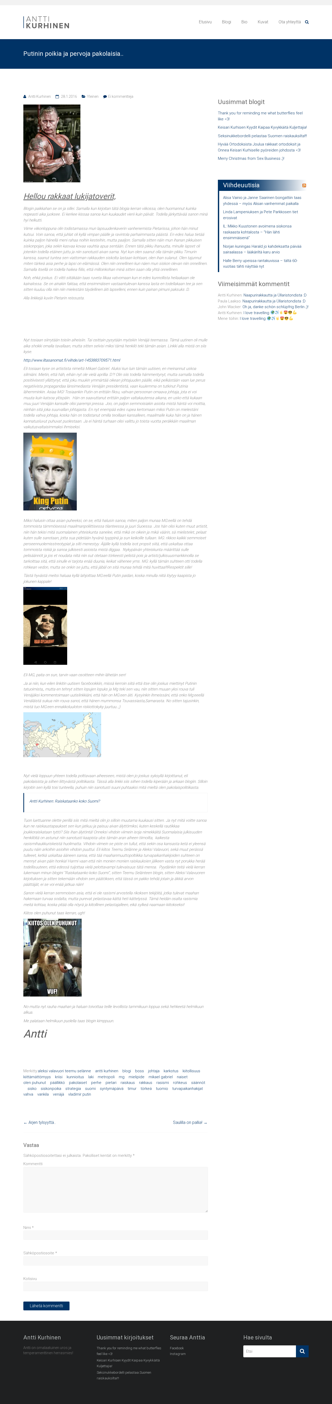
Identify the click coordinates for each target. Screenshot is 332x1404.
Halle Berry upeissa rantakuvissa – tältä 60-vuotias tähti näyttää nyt (260, 263)
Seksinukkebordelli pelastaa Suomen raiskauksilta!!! (262, 136)
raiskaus (128, 1082)
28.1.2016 (69, 96)
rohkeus (180, 1082)
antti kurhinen (106, 1071)
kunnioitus (75, 1077)
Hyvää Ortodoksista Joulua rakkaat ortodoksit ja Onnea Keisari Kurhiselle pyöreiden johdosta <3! (259, 147)
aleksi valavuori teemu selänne (64, 1071)
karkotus (171, 1071)
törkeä (146, 1088)
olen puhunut (34, 1082)
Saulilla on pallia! (190, 1122)
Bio (244, 21)
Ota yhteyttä (290, 21)
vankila (43, 1094)
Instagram (178, 1354)
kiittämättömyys (37, 1077)
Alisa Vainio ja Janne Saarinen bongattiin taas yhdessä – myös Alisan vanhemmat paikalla (262, 200)
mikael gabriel (161, 1077)
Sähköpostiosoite (40, 1253)
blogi (126, 1071)
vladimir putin (79, 1094)
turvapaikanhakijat (187, 1088)
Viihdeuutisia (241, 185)
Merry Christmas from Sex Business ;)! (251, 158)
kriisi (59, 1077)
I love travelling (257, 312)
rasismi (162, 1082)
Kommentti (33, 1163)
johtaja (154, 1071)
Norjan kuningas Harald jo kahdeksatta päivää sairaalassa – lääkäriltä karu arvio (262, 249)
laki (91, 1077)
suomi (90, 1088)
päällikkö (57, 1082)
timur (132, 1088)
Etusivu (205, 21)
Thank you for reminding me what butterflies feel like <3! (260, 116)
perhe (96, 1082)
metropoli (106, 1077)
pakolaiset (78, 1082)
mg (122, 1077)
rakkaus (145, 1082)
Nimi (28, 1227)
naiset (182, 1077)
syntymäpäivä (111, 1088)
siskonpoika (51, 1088)
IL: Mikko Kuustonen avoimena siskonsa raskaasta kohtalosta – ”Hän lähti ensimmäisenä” (257, 232)
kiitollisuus (191, 1071)
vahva (28, 1094)
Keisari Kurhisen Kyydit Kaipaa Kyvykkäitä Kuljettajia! (262, 127)
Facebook (177, 1348)
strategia (73, 1088)
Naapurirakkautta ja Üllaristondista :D (275, 295)
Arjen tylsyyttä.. (39, 1122)
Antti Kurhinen (39, 96)
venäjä (58, 1094)
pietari (111, 1082)
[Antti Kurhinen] (46, 17)
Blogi (226, 21)
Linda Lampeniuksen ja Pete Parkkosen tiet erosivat (260, 215)
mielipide (136, 1077)
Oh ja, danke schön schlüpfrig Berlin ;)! (275, 307)
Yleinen (93, 96)
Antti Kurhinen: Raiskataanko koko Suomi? (64, 801)
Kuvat (263, 21)
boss (139, 1071)
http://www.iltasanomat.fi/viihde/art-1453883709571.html (71, 360)
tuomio (162, 1088)
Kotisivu (30, 1278)
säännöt (198, 1082)
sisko (32, 1088)
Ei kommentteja (120, 96)
